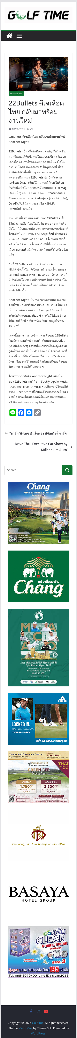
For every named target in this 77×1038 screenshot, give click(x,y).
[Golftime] (9, 36)
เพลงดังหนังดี (16, 93)
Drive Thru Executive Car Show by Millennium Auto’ (41, 447)
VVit (32, 129)
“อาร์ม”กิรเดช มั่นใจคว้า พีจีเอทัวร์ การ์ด (38, 433)
